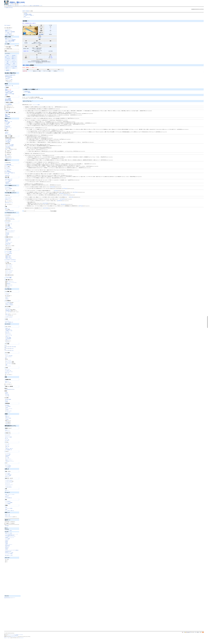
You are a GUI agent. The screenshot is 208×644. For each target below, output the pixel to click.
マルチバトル (14, 61)
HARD (10, 210)
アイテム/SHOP (7, 64)
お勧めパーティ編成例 (8, 149)
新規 (30, 5)
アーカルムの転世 (14, 66)
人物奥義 (6, 543)
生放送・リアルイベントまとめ (9, 494)
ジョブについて (7, 293)
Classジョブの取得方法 (9, 303)
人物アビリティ (7, 546)
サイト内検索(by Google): (8, 48)
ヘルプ (40, 5)
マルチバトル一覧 (7, 198)
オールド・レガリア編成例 (10, 144)
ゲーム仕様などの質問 (9, 91)
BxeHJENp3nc (75, 192)
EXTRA (12, 210)
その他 (12, 348)
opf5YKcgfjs (81, 205)
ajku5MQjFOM (59, 200)
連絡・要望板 (7, 114)
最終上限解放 (41, 34)
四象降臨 (39, 37)
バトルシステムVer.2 (8, 169)
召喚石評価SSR (7, 545)
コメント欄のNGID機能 (9, 40)
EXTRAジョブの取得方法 (9, 304)
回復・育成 (7, 446)
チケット (7, 447)
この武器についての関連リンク (29, 15)
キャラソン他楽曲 (8, 475)
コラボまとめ (7, 495)
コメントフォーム (27, 17)
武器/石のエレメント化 (8, 121)
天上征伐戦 (7, 234)
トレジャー (7, 445)
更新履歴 (13, 31)
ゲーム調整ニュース (8, 32)
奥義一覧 (6, 133)
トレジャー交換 (8, 454)
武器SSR (6, 542)
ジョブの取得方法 (7, 302)
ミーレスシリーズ (9, 284)
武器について (7, 381)
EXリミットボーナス (9, 361)
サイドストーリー (8, 189)
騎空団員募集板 (8, 99)
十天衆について (7, 336)
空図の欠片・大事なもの (9, 448)
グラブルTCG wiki (21, 634)
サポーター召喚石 (8, 418)
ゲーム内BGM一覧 (8, 474)
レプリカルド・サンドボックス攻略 (10, 261)
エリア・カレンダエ (9, 272)
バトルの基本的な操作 (9, 77)
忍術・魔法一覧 (8, 309)
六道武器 (7, 409)
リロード (27, 5)
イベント (13, 60)
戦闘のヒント (14, 58)
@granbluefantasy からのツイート (9, 597)
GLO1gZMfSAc (62, 199)
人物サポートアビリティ (8, 544)
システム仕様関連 (7, 181)
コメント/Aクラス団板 (8, 530)
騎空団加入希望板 (8, 100)
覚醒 (6, 364)
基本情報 (25, 13)
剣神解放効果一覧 (8, 310)
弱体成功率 (7, 182)
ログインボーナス (7, 434)
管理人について (8, 42)
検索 (34, 5)
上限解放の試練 (7, 126)
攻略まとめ (6, 120)
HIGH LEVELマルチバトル (9, 202)
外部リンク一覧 (7, 514)
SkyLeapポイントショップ (10, 461)
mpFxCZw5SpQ (45, 203)
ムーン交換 (7, 457)
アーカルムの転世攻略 (8, 253)
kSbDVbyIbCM (52, 186)
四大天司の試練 (8, 243)
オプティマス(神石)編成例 (9, 145)
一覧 (32, 5)
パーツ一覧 (7, 315)
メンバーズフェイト (8, 246)
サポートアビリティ (9, 356)
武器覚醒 (6, 401)
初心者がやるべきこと (8, 76)
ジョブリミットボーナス (8, 317)
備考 (25, 16)
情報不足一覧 (7, 35)
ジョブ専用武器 (8, 406)
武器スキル (6, 393)
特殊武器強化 (7, 405)
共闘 (14, 63)
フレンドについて (7, 431)
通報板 (6, 115)
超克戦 (7, 235)
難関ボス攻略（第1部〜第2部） (10, 219)
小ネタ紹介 (6, 124)
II (6, 296)
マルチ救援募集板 (8, 104)
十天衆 (12, 346)
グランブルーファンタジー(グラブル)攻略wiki (11, 550)
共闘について (7, 208)
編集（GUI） (12, 5)
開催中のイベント (8, 30)
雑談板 (6, 89)
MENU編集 (6, 525)
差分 (17, 5)
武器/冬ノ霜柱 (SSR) (17, 2)
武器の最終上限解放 (8, 399)
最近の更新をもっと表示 (8, 555)
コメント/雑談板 (7, 538)
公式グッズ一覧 (7, 515)
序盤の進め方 (8, 78)
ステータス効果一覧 (8, 134)
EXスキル (6, 400)
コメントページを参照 (36, 104)
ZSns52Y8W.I (61, 193)
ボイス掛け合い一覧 (8, 370)
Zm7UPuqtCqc (65, 188)
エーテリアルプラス (9, 362)
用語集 (6, 507)
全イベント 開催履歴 (9, 188)
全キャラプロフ (7, 369)
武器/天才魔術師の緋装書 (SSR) (9, 535)
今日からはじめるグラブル (9, 516)
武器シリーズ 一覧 (8, 382)
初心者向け (14, 55)
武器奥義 (6, 392)
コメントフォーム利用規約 (10, 39)
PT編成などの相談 (8, 92)
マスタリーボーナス (9, 363)
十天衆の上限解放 (8, 337)
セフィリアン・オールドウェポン (12, 282)
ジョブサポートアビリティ (9, 316)
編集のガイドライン (9, 38)
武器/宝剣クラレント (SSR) (9, 552)
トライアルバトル (7, 167)
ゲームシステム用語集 (9, 508)
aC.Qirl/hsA (56, 190)
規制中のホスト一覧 (9, 85)
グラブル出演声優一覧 (8, 497)
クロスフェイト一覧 (9, 335)
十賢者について (7, 339)
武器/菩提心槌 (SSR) (8, 551)
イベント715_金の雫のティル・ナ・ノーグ (11, 534)
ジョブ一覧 (6, 294)
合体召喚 (7, 419)
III (7, 296)
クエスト (13, 64)
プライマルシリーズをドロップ (10, 230)
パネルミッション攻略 (9, 79)
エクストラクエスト (8, 238)
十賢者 (15, 346)
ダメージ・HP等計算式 (8, 180)
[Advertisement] (12, 17)
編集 (9, 5)
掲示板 (7, 55)
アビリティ (6, 354)
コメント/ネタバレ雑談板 (8, 553)
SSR (6, 345)
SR (5, 347)
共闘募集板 (7, 110)
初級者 (7, 158)
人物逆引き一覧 (7, 328)
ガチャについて (8, 31)
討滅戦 (6, 128)
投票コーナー (7, 490)
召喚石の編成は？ (8, 141)
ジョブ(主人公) (7, 58)
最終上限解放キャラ (9, 329)
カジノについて (7, 464)
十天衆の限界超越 (8, 338)
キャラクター (7, 60)
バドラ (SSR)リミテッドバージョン (10, 536)
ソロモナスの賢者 (8, 277)
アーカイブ (7, 66)
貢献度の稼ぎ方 (7, 175)
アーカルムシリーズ (10, 281)
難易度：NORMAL (8, 255)
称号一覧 (6, 438)
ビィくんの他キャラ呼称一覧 (9, 510)
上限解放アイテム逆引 (9, 330)
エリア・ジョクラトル (9, 271)
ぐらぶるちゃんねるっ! (8, 481)
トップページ (7, 29)
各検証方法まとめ (8, 183)
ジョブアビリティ (7, 308)
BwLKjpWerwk (63, 204)
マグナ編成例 (8, 142)
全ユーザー (9, 158)
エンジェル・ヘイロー (8, 127)
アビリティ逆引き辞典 (9, 355)
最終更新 (37, 5)
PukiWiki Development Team (14, 636)
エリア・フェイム (9, 265)
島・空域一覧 (7, 440)
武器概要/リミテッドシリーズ (9, 537)
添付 (24, 5)
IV (8, 296)
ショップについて (7, 453)
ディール (6, 166)
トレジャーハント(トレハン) (9, 165)
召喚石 (7, 63)
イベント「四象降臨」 (27, 92)
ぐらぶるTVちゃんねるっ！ (9, 480)
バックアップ (21, 5)
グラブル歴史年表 (7, 501)
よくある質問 (7, 123)
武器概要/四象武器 (27, 91)
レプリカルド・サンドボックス (11, 259)
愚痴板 (6, 94)
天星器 (7, 407)
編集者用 (7, 70)
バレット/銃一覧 (8, 311)
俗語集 (6, 509)
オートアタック (7, 168)
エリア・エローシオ (9, 264)
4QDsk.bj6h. (71, 197)
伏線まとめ (6, 496)
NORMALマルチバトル (8, 199)
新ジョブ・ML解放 (8, 227)
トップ (6, 5)
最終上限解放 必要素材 (27, 14)
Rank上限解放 (8, 226)
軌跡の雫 (7, 456)
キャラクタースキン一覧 (8, 371)
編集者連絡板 (7, 116)
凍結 (15, 5)
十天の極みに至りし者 (9, 228)
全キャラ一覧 (7, 331)
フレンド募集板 (8, 98)
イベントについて (7, 187)
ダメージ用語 (7, 173)
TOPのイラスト (7, 476)
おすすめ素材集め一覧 (8, 449)
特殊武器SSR (9, 389)
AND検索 (17, 45)
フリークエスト (7, 222)
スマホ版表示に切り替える (8, 7)
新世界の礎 (8, 283)
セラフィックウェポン (9, 408)
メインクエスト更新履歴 (8, 502)
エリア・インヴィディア (9, 270)
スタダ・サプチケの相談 (9, 93)
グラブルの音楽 (7, 473)
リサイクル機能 (7, 122)
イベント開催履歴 (7, 503)
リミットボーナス (8, 360)
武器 (7, 61)
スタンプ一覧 (7, 439)
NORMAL (7, 210)
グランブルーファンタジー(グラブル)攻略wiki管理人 (12, 635)
